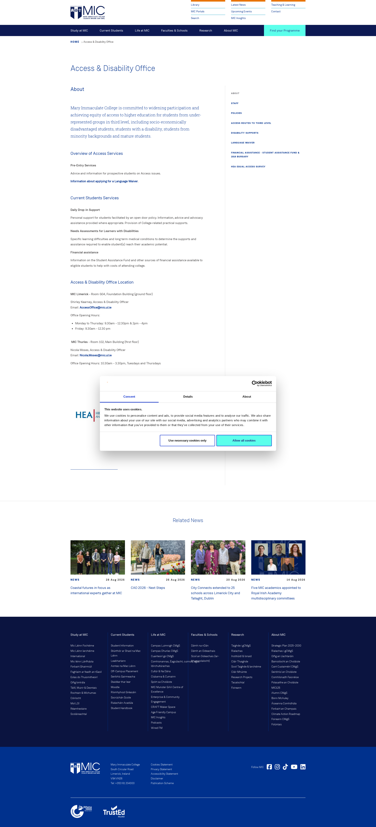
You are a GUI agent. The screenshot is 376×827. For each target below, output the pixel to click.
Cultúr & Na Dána (161, 671)
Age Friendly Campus (163, 712)
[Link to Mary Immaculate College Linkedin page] (303, 767)
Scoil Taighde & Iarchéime (246, 666)
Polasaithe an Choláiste (284, 682)
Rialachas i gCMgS (282, 651)
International (77, 656)
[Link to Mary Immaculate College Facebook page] (269, 767)
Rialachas (237, 651)
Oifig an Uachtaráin (282, 656)
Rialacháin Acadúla (122, 703)
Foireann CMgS (280, 719)
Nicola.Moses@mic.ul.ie (96, 355)
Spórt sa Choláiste (161, 682)
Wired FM (157, 728)
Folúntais (276, 724)
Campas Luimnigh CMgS (165, 645)
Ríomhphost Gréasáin (123, 692)
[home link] (87, 12)
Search (195, 18)
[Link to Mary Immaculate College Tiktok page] (285, 767)
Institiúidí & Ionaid (241, 656)
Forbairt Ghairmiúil (81, 666)
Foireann (236, 687)
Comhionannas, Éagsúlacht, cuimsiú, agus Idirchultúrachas (168, 664)
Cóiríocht (75, 698)
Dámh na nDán (200, 645)
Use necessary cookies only (187, 440)
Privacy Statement (161, 769)
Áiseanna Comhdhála (283, 703)
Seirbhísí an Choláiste (283, 672)
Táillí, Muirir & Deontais (83, 687)
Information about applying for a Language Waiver (104, 181)
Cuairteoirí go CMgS (162, 656)
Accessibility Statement (164, 774)
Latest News (238, 4)
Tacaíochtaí (237, 682)
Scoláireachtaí (78, 714)
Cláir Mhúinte (239, 672)
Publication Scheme (162, 783)
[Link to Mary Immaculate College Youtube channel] (294, 767)
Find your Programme (285, 30)
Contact (276, 11)
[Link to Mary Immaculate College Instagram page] (277, 767)
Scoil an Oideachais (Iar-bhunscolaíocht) (205, 658)
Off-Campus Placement (124, 671)
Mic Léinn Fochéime (82, 645)
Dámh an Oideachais (203, 651)
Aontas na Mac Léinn (123, 666)
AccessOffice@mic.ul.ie (95, 307)
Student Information (122, 645)
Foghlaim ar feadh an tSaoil (86, 672)
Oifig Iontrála (77, 682)
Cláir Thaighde (239, 661)
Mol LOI (74, 703)
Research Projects (241, 677)
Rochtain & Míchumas (83, 693)
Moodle (115, 687)
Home (75, 42)
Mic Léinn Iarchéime (82, 651)
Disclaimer (157, 778)
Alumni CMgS (279, 693)
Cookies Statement (162, 764)
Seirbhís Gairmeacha (123, 676)
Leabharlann (118, 661)
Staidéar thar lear (121, 682)
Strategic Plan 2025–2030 (286, 645)
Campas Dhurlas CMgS (164, 651)
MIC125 (275, 687)
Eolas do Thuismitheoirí (84, 677)
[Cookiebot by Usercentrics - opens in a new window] (255, 384)
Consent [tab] (129, 396)
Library (195, 4)
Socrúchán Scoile (121, 697)
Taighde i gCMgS (241, 645)
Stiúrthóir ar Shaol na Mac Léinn (126, 653)
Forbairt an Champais (283, 708)
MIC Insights (238, 18)
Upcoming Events (241, 11)
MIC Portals (197, 11)
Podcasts (156, 722)
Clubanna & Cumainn (163, 676)
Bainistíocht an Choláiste (285, 661)
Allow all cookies (244, 440)
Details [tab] (188, 396)
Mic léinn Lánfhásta (81, 661)
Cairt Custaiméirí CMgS (284, 666)
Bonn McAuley (279, 698)
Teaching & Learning (283, 4)
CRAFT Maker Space (163, 707)
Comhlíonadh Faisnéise (285, 677)
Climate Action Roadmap (285, 714)
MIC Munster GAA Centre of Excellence (167, 689)
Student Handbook (121, 708)
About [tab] (246, 396)
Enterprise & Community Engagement (165, 699)
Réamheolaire (78, 708)
